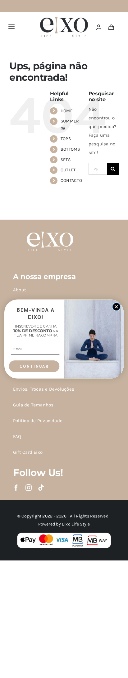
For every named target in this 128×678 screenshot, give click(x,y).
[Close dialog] (116, 306)
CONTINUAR (34, 366)
